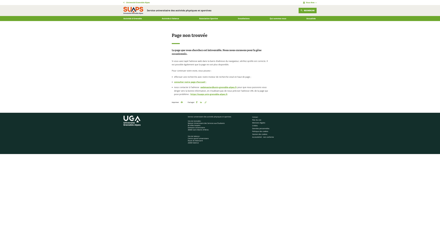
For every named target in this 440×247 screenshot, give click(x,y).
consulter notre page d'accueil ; (190, 82)
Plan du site (256, 120)
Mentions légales (258, 123)
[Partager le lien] (205, 102)
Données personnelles (260, 128)
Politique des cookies (260, 131)
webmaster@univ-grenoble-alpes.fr (218, 87)
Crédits (255, 126)
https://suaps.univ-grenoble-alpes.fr (209, 94)
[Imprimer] (181, 102)
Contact (255, 117)
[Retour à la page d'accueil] (133, 10)
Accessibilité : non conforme (263, 137)
